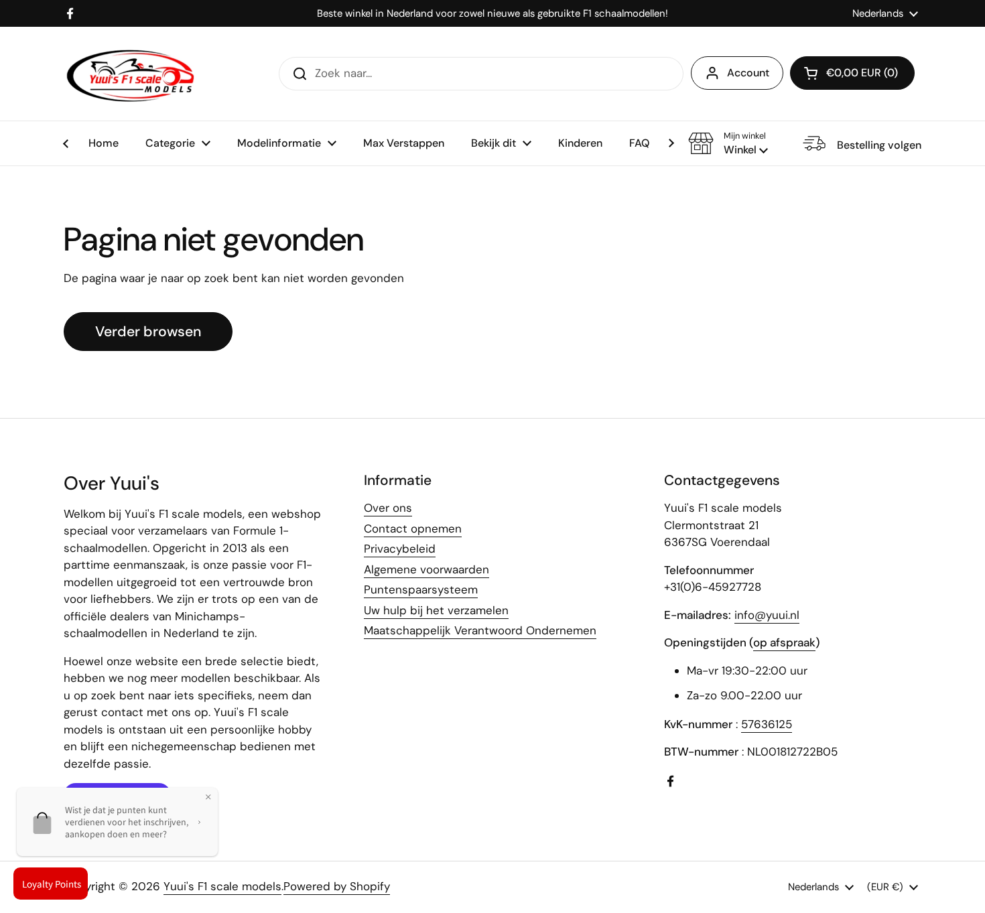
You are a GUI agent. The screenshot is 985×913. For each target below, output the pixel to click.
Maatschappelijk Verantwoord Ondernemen (480, 630)
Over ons (388, 507)
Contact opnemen (413, 528)
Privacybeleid (400, 548)
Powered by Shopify (336, 886)
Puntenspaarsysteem (421, 589)
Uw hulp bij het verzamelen (436, 610)
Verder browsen (148, 331)
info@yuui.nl (766, 615)
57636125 (766, 724)
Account (748, 73)
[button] (728, 143)
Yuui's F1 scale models (222, 886)
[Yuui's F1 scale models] (131, 73)
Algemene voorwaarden (426, 569)
